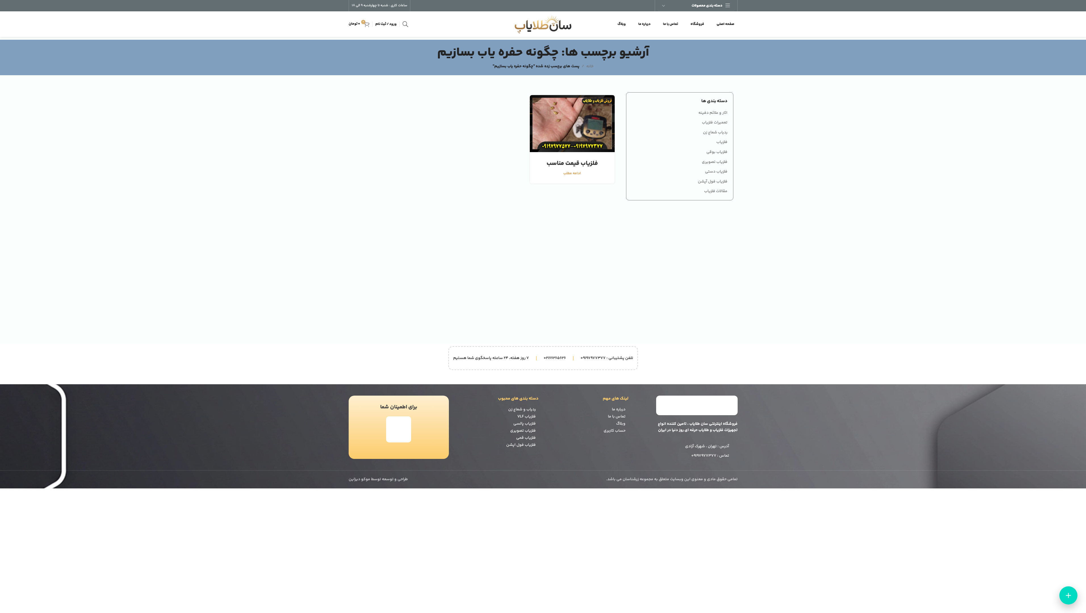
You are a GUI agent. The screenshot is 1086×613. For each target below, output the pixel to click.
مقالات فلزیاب (715, 191)
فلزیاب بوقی (716, 152)
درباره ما (618, 409)
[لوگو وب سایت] (543, 24)
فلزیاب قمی (526, 438)
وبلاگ (620, 424)
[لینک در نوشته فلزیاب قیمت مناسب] (572, 123)
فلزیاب (721, 142)
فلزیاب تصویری (714, 162)
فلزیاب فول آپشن (712, 182)
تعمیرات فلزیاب (714, 123)
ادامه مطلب (572, 173)
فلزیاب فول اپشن (521, 445)
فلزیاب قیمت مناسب (572, 163)
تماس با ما (616, 416)
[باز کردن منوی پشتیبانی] (1068, 595)
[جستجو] (405, 24)
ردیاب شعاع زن (715, 133)
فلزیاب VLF (526, 416)
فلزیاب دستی (716, 172)
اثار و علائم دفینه (712, 113)
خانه (589, 66)
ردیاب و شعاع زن (522, 409)
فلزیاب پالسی (524, 424)
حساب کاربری (614, 431)
